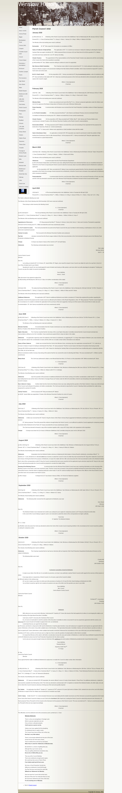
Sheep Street (22, 131)
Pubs (20, 114)
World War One (23, 174)
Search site (22, 183)
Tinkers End (22, 144)
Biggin (20, 37)
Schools (21, 123)
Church (21, 57)
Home (20, 27)
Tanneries (21, 141)
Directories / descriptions (22, 64)
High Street (22, 81)
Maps (20, 87)
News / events (22, 30)
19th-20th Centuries (21, 100)
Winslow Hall (22, 165)
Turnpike (21, 147)
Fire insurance (22, 78)
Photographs (22, 110)
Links (20, 180)
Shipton (21, 135)
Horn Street (22, 84)
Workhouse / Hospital (22, 170)
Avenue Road (22, 34)
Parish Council (23, 107)
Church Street (22, 60)
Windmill (21, 162)
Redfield (21, 120)
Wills (20, 159)
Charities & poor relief (23, 52)
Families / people (23, 71)
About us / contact (23, 186)
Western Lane (22, 156)
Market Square (23, 90)
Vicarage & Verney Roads (22, 152)
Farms (20, 75)
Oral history (22, 104)
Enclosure (21, 68)
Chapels (21, 48)
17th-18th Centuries (21, 127)
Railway (21, 117)
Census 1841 (22, 45)
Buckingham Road (22, 41)
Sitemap (21, 177)
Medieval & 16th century (23, 95)
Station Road (22, 138)
